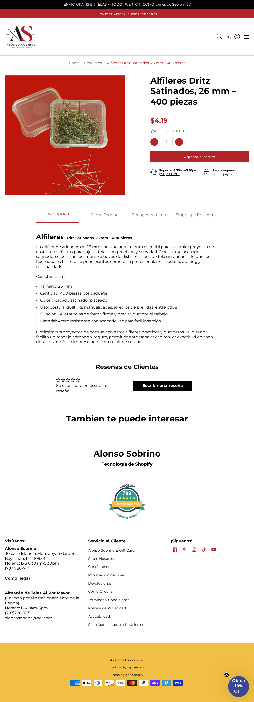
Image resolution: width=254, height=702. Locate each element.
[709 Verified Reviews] (127, 521)
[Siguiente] (212, 215)
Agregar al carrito (199, 157)
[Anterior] (42, 215)
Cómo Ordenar (101, 591)
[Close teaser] (226, 674)
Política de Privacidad (107, 608)
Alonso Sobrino (121, 660)
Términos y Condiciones (108, 600)
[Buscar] (219, 36)
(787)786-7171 (18, 568)
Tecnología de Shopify (127, 464)
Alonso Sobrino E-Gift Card (111, 550)
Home (74, 63)
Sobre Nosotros (101, 558)
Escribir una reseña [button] (162, 385)
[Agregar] (179, 142)
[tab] (57, 215)
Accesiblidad (99, 616)
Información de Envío (106, 575)
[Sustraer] (154, 142)
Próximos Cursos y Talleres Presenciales (127, 14)
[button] (228, 36)
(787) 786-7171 (169, 174)
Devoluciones (100, 583)
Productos (93, 63)
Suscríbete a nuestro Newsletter (116, 624)
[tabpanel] (127, 286)
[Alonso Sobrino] (21, 36)
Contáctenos (99, 566)
